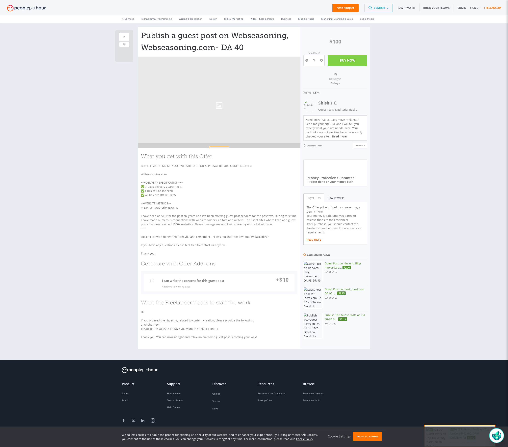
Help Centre (173, 407)
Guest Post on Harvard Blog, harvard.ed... (343, 265)
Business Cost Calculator (271, 393)
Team (125, 400)
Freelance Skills (311, 400)
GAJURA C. (331, 272)
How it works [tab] (335, 198)
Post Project (345, 8)
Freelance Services (313, 393)
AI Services (128, 18)
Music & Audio (306, 18)
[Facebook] (124, 420)
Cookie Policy (304, 439)
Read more (339, 136)
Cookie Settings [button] (339, 436)
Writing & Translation (190, 18)
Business (286, 18)
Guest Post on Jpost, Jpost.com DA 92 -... (345, 291)
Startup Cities (265, 400)
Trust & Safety (175, 400)
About (125, 393)
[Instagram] (153, 420)
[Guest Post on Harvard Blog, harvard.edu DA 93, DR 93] (313, 272)
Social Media (367, 18)
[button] (379, 8)
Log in (462, 8)
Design (213, 18)
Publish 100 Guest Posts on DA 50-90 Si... (345, 317)
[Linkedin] (143, 420)
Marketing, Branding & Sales (337, 18)
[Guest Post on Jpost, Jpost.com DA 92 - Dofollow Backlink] (313, 298)
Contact (360, 145)
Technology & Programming (156, 18)
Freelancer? (492, 8)
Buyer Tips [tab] (314, 198)
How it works (406, 8)
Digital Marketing (233, 18)
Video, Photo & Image (262, 18)
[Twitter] (134, 420)
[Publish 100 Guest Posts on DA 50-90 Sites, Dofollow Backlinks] (313, 326)
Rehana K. (330, 323)
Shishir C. (327, 103)
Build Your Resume (436, 8)
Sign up (475, 8)
